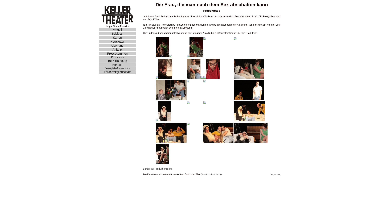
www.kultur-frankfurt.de (211, 174)
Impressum (275, 174)
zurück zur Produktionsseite (157, 169)
